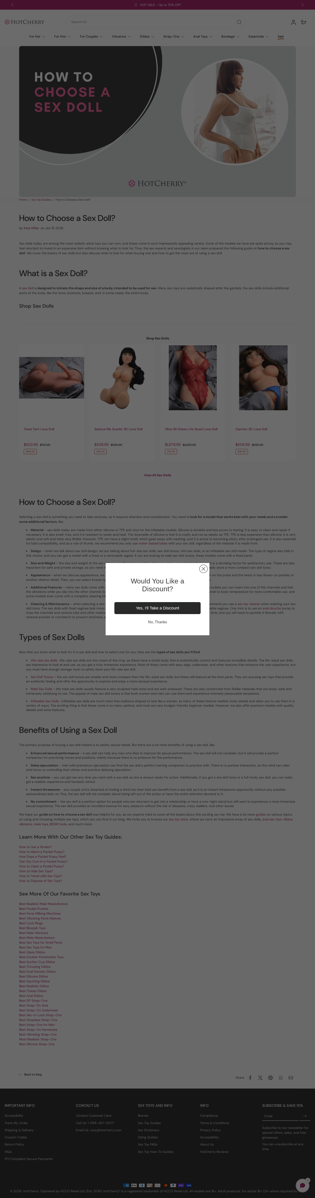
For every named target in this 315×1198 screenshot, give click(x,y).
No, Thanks (157, 622)
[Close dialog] (203, 569)
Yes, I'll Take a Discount (157, 608)
